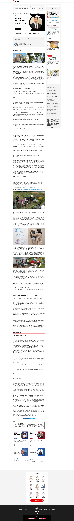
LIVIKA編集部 (20, 423)
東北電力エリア (55, 102)
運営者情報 (20, 509)
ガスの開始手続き (49, 90)
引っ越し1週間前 (49, 99)
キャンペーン (55, 90)
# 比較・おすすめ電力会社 (27, 8)
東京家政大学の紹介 (18, 39)
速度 (52, 106)
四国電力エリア (57, 96)
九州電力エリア (49, 94)
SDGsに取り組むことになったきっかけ (20, 40)
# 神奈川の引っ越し (40, 8)
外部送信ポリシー (39, 509)
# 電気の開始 (16, 8)
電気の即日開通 (50, 64)
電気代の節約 (54, 113)
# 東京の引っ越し (34, 8)
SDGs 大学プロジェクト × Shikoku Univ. (53, 123)
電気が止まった (49, 107)
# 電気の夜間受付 (29, 6)
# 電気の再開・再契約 (23, 6)
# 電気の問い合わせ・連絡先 (36, 6)
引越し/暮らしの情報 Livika (17, 13)
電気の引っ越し (49, 110)
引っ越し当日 (55, 99)
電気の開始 (48, 112)
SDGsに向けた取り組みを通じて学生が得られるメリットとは (23, 44)
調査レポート (49, 106)
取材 (17, 442)
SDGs (15, 442)
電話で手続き (32, 518)
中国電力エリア (49, 93)
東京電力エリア (50, 34)
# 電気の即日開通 (16, 6)
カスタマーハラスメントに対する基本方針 (49, 509)
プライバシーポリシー (26, 509)
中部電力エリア (55, 93)
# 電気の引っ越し (21, 8)
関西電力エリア (57, 106)
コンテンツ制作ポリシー (33, 509)
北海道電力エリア (55, 94)
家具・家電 (48, 97)
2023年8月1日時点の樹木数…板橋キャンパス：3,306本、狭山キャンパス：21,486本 (31, 189)
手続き (48, 100)
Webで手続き (43, 518)
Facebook (26, 418)
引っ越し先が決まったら (55, 79)
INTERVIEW (23, 13)
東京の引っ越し (52, 100)
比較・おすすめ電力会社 (55, 20)
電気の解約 (54, 110)
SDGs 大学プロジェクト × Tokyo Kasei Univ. (32, 13)
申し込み (56, 103)
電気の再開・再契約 (55, 107)
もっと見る (37, 500)
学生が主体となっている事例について (20, 43)
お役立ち (49, 79)
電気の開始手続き (54, 112)
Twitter (32, 418)
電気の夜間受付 (55, 109)
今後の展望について (17, 45)
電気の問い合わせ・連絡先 (51, 36)
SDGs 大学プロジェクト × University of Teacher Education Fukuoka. (53, 120)
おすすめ (49, 20)
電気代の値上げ (49, 113)
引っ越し (53, 97)
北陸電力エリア (49, 96)
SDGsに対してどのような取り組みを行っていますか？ (22, 42)
